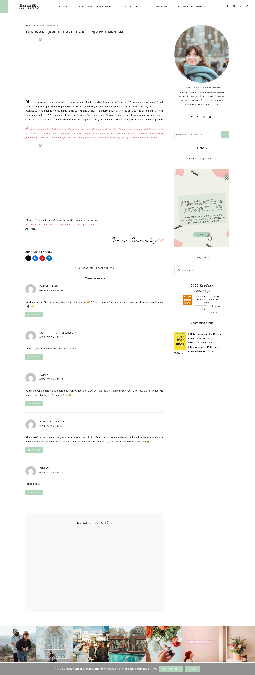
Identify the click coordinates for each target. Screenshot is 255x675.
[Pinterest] (205, 116)
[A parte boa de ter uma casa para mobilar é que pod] (237, 644)
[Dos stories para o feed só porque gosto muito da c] (164, 644)
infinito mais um (32, 6)
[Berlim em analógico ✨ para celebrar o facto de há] (91, 644)
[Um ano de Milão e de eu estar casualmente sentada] (54, 644)
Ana (197, 296)
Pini (42, 468)
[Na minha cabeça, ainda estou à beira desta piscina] (127, 644)
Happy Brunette (52, 375)
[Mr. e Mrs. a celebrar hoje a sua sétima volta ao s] (18, 644)
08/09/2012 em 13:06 (51, 290)
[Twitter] (199, 116)
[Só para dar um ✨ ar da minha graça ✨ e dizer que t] (200, 644)
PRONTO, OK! (171, 669)
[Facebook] (193, 116)
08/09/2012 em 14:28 (51, 472)
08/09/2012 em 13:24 (51, 379)
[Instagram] (211, 116)
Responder (34, 315)
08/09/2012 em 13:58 (51, 426)
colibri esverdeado (55, 333)
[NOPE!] (250, 669)
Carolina (46, 286)
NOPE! (192, 669)
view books (216, 312)
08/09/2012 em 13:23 (51, 337)
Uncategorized (35, 26)
